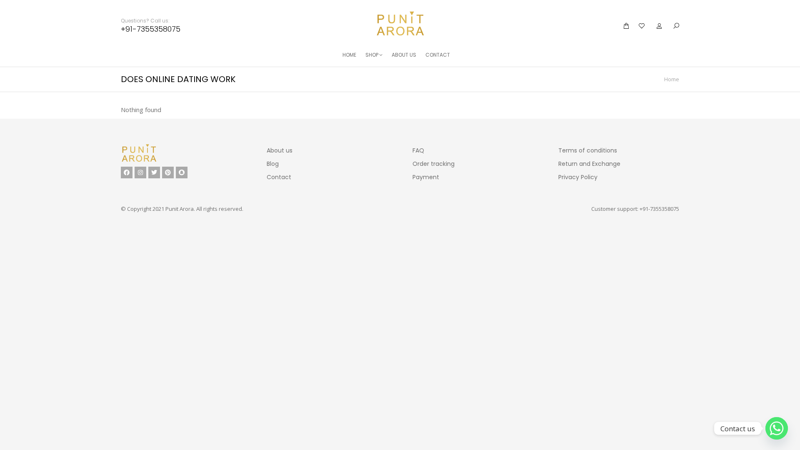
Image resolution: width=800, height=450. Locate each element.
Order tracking (433, 164)
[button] (124, 6)
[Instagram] (140, 172)
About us (279, 150)
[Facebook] (126, 172)
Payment (425, 177)
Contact (279, 177)
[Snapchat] (182, 172)
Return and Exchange (589, 164)
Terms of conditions (587, 150)
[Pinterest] (168, 172)
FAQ (418, 150)
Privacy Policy (578, 177)
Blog (273, 164)
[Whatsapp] (776, 428)
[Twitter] (154, 172)
